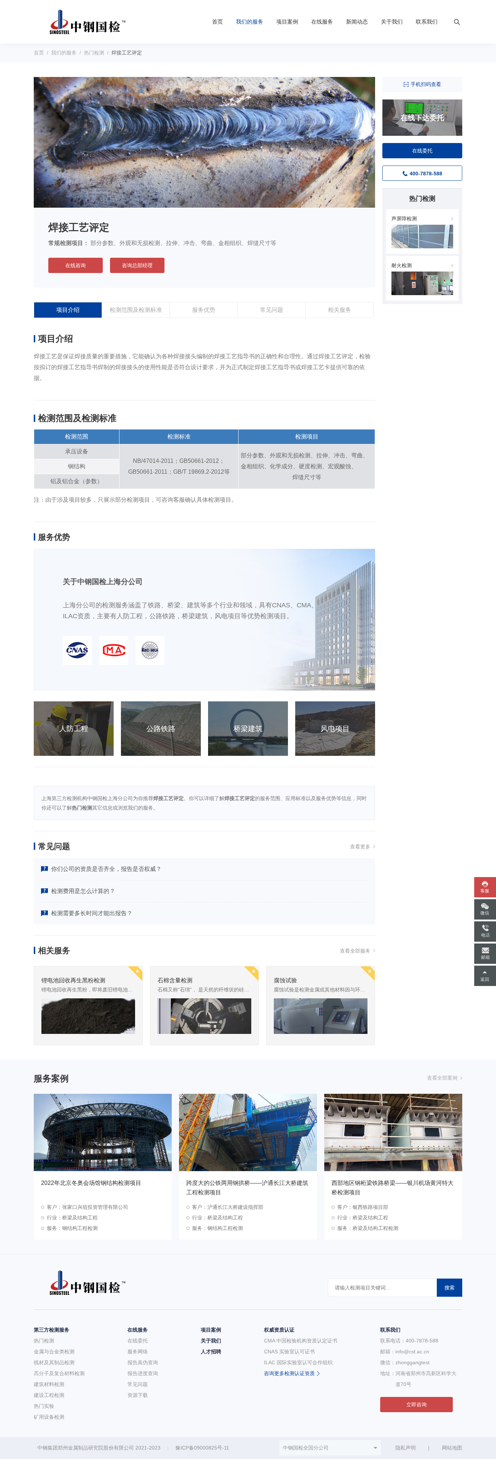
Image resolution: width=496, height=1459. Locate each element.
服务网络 (137, 1351)
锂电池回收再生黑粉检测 (73, 980)
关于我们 (392, 22)
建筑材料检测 (49, 1384)
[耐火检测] (422, 283)
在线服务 (322, 22)
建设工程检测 (49, 1395)
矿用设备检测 (49, 1417)
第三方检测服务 (51, 1330)
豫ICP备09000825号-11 (202, 1448)
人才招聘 (211, 1351)
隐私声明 (405, 1448)
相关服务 (339, 310)
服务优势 (203, 310)
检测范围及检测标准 (136, 310)
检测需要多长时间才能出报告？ (92, 913)
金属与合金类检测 (54, 1351)
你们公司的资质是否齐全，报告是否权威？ (106, 869)
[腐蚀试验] (320, 1016)
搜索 (449, 1288)
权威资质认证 (279, 1330)
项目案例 (287, 22)
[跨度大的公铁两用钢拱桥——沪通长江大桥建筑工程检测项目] (248, 1132)
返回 (484, 979)
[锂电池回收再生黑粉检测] (88, 1016)
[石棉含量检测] (204, 1016)
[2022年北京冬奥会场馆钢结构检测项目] (103, 1132)
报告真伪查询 (142, 1362)
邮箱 (485, 957)
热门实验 (44, 1406)
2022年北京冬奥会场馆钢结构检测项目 (91, 1183)
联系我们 (427, 22)
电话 (485, 935)
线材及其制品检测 (54, 1362)
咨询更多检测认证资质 (289, 1373)
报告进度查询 (142, 1373)
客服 (484, 890)
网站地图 (452, 1448)
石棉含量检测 (175, 980)
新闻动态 (357, 22)
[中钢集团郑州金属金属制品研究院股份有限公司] (84, 22)
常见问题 (271, 310)
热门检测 (94, 53)
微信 (484, 913)
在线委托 (137, 1341)
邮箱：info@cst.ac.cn (404, 1351)
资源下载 (137, 1395)
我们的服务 (249, 22)
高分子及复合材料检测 (59, 1373)
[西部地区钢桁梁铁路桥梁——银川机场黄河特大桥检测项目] (393, 1132)
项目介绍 (68, 310)
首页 (217, 22)
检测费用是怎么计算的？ (83, 891)
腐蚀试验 (285, 980)
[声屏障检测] (422, 236)
